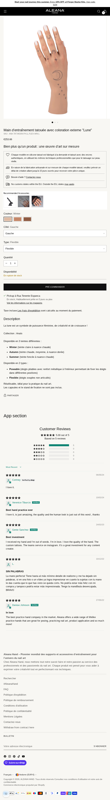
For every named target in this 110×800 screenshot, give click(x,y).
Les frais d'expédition (29, 310)
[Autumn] (17, 219)
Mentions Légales (13, 716)
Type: (11, 242)
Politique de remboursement (19, 700)
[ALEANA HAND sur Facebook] (5, 757)
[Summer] (27, 219)
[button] (39, 445)
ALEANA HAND (27, 779)
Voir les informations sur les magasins (24, 303)
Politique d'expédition (15, 694)
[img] (13, 475)
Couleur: (12, 213)
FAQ (6, 689)
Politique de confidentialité (18, 711)
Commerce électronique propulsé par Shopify (24, 785)
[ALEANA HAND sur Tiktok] (19, 757)
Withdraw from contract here (19, 727)
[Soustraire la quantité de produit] (6, 263)
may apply (69, 184)
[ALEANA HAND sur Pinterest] (14, 757)
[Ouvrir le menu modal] (5, 11)
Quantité (8, 257)
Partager (13, 395)
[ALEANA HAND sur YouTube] (23, 757)
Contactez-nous (33, 177)
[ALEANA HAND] (55, 11)
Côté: (11, 226)
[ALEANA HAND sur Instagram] (10, 757)
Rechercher (10, 678)
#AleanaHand (11, 683)
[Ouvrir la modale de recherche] (99, 11)
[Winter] (8, 219)
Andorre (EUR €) (26, 775)
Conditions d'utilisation (16, 705)
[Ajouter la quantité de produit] (14, 263)
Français (7, 775)
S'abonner (100, 746)
